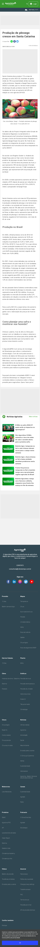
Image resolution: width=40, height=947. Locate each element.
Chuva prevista (6, 740)
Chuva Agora (24, 642)
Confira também (7, 920)
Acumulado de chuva (26, 612)
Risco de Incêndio (25, 632)
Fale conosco (24, 874)
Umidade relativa (25, 622)
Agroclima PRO (6, 822)
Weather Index (6, 848)
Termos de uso (24, 900)
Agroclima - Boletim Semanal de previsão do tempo (28, 777)
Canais (22, 787)
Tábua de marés (25, 704)
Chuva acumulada (7, 745)
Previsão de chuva (25, 678)
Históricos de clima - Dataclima (11, 678)
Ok (20, 943)
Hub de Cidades (7, 658)
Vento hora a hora (25, 694)
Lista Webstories (7, 792)
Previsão (5, 596)
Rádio (22, 802)
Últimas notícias (24, 725)
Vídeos (4, 869)
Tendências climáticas (8, 879)
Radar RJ (4, 730)
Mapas (22, 596)
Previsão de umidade (26, 689)
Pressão (22, 617)
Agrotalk (22, 797)
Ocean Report (6, 838)
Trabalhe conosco (25, 889)
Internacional (24, 771)
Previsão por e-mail (25, 905)
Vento (22, 627)
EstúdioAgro (23, 828)
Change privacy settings (27, 884)
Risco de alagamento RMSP (28, 648)
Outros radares (6, 735)
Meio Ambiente (24, 745)
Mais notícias (33, 416)
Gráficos (23, 673)
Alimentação (23, 735)
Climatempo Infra (7, 858)
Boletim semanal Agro (8, 606)
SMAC (4, 817)
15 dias (4, 601)
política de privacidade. (13, 937)
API (3, 828)
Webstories (6, 787)
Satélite (22, 637)
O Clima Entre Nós (25, 817)
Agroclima (23, 730)
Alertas (22, 761)
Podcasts (4, 689)
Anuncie (23, 869)
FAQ (21, 894)
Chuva (22, 606)
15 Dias (4, 663)
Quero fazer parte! (27, 382)
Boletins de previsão (7, 874)
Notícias (23, 720)
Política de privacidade (26, 879)
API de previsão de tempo (27, 910)
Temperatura (24, 601)
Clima (4, 673)
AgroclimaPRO (8, 349)
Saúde (22, 740)
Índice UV (23, 699)
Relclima (4, 684)
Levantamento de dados (9, 833)
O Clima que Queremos (27, 756)
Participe (4, 925)
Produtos (5, 812)
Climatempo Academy (8, 853)
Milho (21, 663)
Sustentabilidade (25, 766)
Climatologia (23, 709)
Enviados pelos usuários (27, 750)
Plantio (22, 658)
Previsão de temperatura (27, 684)
